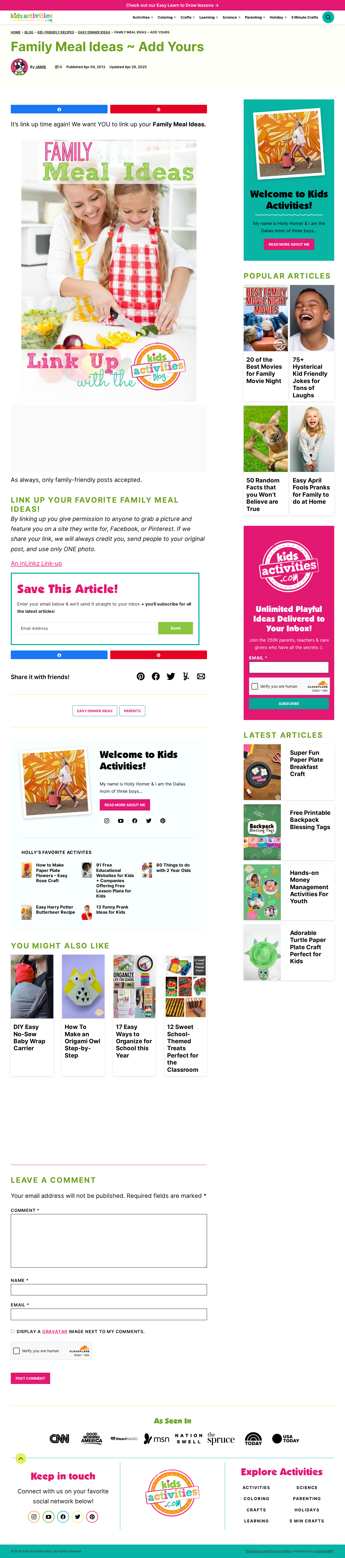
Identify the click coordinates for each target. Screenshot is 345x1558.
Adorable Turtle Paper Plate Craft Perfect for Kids (308, 947)
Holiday (276, 17)
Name (20, 1280)
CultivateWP (324, 1551)
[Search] (328, 17)
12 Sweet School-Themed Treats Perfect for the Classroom (182, 1048)
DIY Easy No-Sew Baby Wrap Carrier (29, 1037)
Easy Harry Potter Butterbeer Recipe (55, 910)
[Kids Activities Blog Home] (32, 17)
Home (15, 32)
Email (20, 1304)
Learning (207, 17)
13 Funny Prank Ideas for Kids (112, 910)
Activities (141, 17)
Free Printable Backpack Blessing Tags (310, 819)
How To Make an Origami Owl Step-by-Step (82, 1041)
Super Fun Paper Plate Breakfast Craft (306, 763)
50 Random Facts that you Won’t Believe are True (263, 494)
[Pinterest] (163, 821)
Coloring (165, 17)
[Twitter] (149, 821)
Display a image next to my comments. (81, 1331)
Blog (29, 32)
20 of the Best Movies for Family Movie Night (264, 370)
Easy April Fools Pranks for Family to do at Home (311, 491)
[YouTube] (121, 821)
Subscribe (289, 703)
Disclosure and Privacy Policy (269, 1551)
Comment (25, 1210)
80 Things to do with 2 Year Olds (173, 868)
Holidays (307, 1509)
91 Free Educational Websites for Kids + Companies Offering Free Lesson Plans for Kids (115, 881)
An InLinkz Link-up (36, 563)
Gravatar (54, 1331)
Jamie (40, 67)
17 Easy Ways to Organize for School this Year (134, 1041)
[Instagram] (107, 821)
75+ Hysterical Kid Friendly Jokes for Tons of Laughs (310, 377)
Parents (132, 711)
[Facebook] (135, 821)
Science (230, 17)
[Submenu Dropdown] (152, 17)
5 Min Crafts (307, 1521)
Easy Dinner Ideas (94, 32)
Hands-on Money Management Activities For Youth (309, 887)
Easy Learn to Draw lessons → (188, 5)
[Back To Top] (21, 1459)
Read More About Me (125, 805)
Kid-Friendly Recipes (55, 32)
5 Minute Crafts (304, 17)
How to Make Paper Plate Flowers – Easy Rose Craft (51, 873)
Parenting (253, 17)
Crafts (186, 17)
